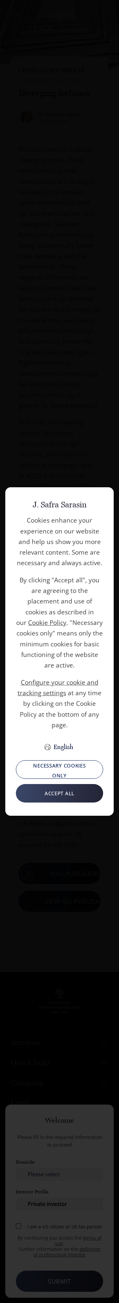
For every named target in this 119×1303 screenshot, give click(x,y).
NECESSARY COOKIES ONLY (59, 770)
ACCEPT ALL (59, 793)
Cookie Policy (47, 622)
